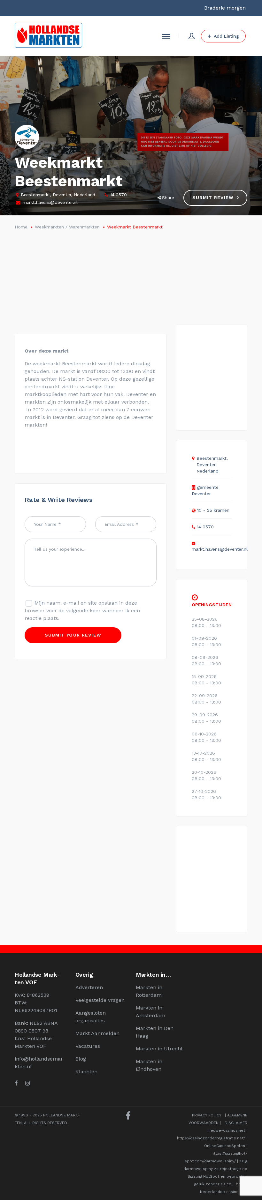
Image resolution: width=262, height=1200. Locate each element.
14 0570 (118, 194)
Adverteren (89, 987)
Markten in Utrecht (159, 1049)
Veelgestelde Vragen (100, 1000)
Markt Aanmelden (97, 1033)
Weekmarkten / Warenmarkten (67, 226)
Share (168, 197)
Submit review (213, 197)
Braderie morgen (225, 8)
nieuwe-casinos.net (226, 1130)
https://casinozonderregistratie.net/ (211, 1138)
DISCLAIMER (236, 1123)
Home (21, 226)
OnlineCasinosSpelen (224, 1146)
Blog (80, 1059)
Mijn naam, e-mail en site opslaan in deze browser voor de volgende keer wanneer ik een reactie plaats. (82, 610)
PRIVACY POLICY (206, 1115)
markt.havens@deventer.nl (50, 202)
